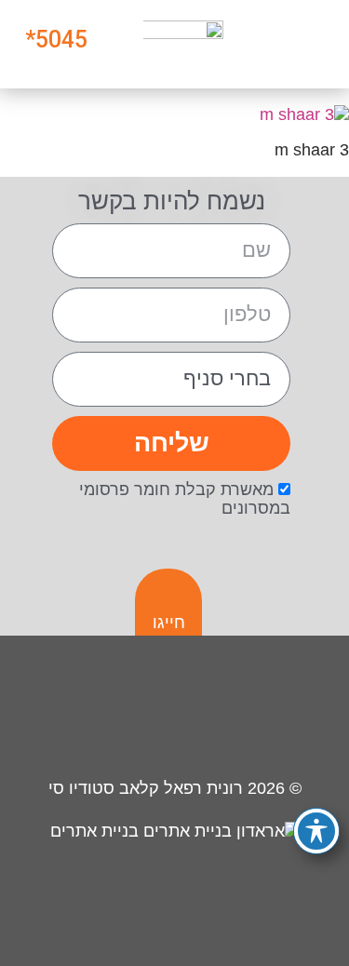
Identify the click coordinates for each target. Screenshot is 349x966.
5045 (61, 39)
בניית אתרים (96, 831)
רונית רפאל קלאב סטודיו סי (145, 788)
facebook (223, 709)
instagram (289, 709)
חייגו (169, 622)
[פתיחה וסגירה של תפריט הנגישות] (316, 831)
